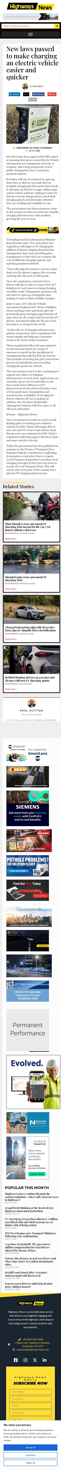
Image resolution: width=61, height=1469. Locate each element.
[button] (14, 94)
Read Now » (11, 539)
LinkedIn (51, 720)
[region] (30, 1444)
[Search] (56, 26)
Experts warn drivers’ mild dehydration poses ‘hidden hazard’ (28, 1285)
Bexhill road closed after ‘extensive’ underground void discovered (26, 1274)
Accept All (30, 1447)
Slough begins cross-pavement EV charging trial (26, 578)
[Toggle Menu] (30, 34)
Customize (30, 1455)
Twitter (38, 720)
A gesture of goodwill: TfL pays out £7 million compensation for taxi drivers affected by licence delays (27, 1247)
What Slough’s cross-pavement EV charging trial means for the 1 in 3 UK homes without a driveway (28, 527)
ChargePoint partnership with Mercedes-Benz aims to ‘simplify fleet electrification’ (30, 629)
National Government (41, 148)
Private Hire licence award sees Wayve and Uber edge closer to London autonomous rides (30, 1261)
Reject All (30, 1463)
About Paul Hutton (31, 714)
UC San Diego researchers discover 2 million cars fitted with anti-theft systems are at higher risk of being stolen (31, 1222)
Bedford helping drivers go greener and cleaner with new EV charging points (30, 679)
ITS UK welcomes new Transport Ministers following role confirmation (30, 1235)
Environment (22, 148)
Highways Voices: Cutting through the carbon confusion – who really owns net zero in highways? (31, 1197)
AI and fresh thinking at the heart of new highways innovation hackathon (29, 1209)
